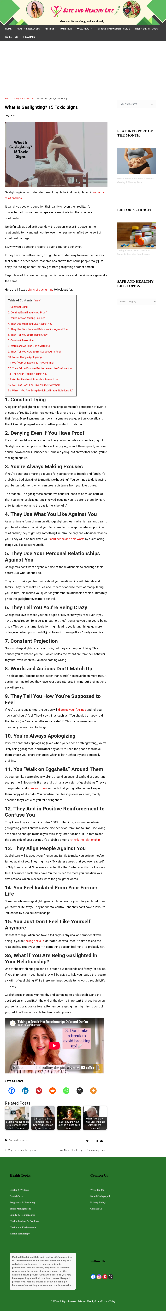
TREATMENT (30, 37)
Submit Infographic (100, 1196)
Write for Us (97, 1190)
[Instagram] (99, 1276)
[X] (79, 1090)
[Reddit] (52, 1090)
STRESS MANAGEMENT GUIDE (113, 28)
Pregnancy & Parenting (22, 1202)
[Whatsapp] (66, 1090)
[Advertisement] (83, 70)
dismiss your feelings (72, 709)
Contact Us (96, 1208)
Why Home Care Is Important (23, 1150)
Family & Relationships (23, 98)
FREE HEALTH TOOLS (146, 28)
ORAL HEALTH (84, 28)
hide (37, 300)
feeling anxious (34, 941)
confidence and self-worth (67, 539)
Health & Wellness (19, 1190)
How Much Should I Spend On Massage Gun (82, 1150)
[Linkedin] (25, 1090)
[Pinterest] (38, 1090)
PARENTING (11, 37)
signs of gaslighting (40, 289)
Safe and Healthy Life (88, 1301)
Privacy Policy (98, 1202)
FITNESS (49, 28)
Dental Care (16, 1196)
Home (7, 98)
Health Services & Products (24, 1221)
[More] (93, 1090)
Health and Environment (23, 1227)
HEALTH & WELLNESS (28, 28)
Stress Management (20, 1208)
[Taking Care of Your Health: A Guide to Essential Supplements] (136, 235)
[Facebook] (11, 1090)
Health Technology (20, 1233)
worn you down (37, 788)
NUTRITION (65, 28)
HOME (8, 28)
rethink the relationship (85, 839)
